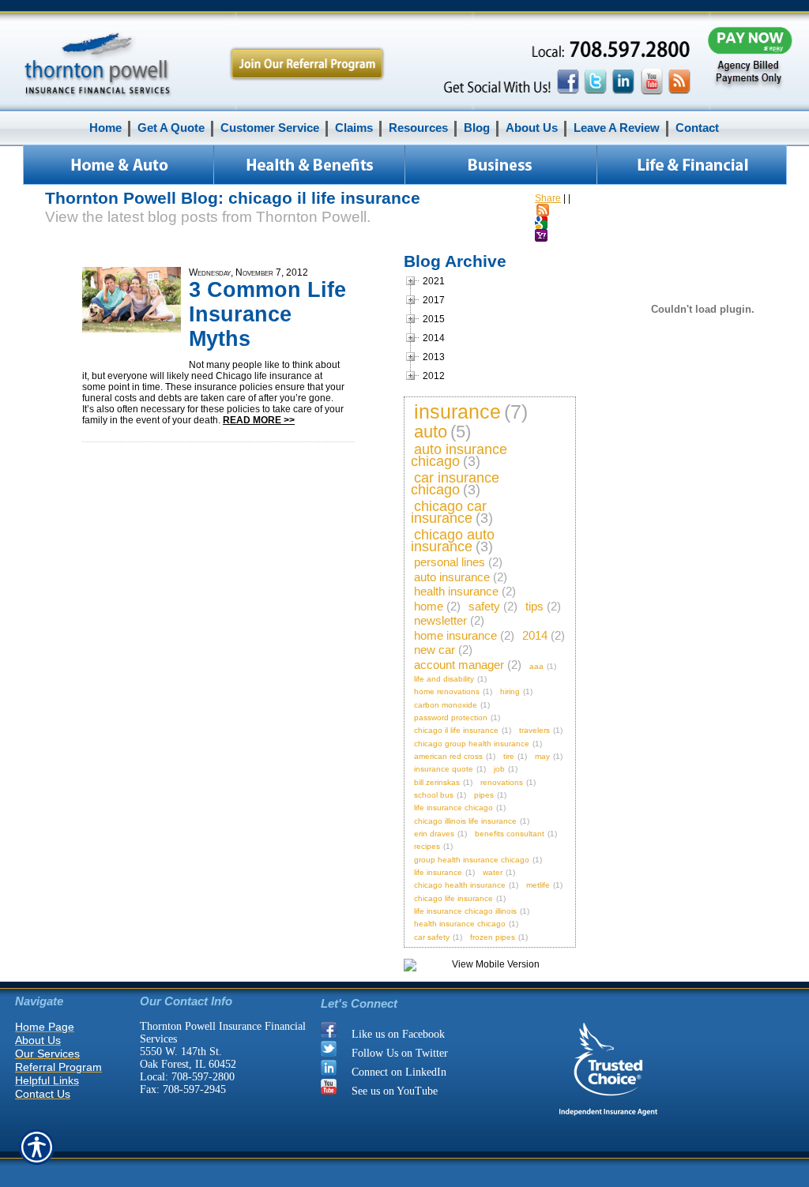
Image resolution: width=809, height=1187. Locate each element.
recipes (427, 846)
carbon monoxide (445, 705)
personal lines (449, 562)
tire (508, 756)
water (492, 872)
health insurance (456, 591)
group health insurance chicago (471, 859)
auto (430, 431)
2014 (534, 635)
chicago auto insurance (453, 540)
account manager (459, 664)
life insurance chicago (453, 807)
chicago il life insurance (456, 730)
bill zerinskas (437, 782)
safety (484, 606)
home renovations (447, 691)
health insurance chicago (460, 923)
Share (548, 198)
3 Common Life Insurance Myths (267, 314)
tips (534, 606)
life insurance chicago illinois (465, 911)
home (428, 606)
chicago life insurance (453, 898)
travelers (534, 730)
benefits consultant (509, 833)
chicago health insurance (460, 885)
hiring (510, 691)
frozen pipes (492, 937)
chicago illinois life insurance (465, 821)
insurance (457, 411)
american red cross (448, 756)
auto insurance (452, 577)
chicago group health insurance (471, 743)
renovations (501, 782)
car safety (432, 937)
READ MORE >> (259, 420)
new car (434, 649)
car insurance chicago (455, 484)
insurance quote (443, 768)
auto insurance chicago (459, 455)
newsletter (440, 620)
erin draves (434, 833)
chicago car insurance (449, 512)
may (542, 756)
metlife (538, 885)
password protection (450, 717)
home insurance (455, 635)
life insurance (438, 872)
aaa (536, 666)
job (499, 768)
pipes (484, 795)
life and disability (444, 678)
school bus (433, 795)
